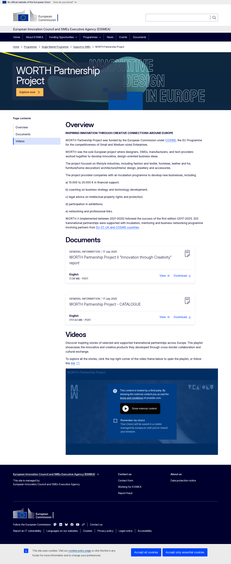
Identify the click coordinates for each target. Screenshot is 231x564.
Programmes (90, 37)
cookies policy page (79, 550)
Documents (139, 37)
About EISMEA (34, 37)
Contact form (125, 480)
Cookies (87, 530)
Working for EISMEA (130, 486)
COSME (170, 140)
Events (123, 37)
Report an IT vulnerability (27, 530)
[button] (165, 276)
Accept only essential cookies (185, 552)
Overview (22, 127)
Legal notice (125, 530)
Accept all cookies (146, 552)
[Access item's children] (77, 37)
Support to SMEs (82, 46)
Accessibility (145, 530)
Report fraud (125, 493)
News (110, 37)
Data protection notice (183, 480)
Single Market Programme (55, 46)
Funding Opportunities (61, 37)
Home (16, 37)
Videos (20, 141)
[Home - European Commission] (38, 15)
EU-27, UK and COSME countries (117, 227)
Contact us (96, 524)
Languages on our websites (62, 530)
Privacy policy (105, 530)
